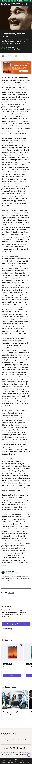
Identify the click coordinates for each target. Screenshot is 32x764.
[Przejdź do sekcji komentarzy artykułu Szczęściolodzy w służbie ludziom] (11, 56)
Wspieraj (3, 762)
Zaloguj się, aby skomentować (16, 624)
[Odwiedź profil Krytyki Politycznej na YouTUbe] (21, 748)
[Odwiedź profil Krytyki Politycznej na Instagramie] (14, 748)
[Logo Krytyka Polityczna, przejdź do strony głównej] (10, 4)
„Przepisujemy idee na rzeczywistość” (13, 740)
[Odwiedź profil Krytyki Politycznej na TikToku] (17, 748)
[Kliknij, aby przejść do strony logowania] (30, 4)
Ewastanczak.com (6, 756)
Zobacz (12, 675)
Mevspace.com (18, 754)
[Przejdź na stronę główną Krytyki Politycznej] (10, 734)
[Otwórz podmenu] (29, 740)
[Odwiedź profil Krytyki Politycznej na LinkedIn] (24, 748)
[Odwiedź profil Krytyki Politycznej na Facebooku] (11, 748)
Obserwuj (22, 762)
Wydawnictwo (10, 762)
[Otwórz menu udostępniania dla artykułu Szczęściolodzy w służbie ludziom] (7, 56)
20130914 (11, 593)
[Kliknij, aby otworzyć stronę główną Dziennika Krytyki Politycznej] (16, 761)
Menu (28, 762)
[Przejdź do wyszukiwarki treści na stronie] (23, 4)
